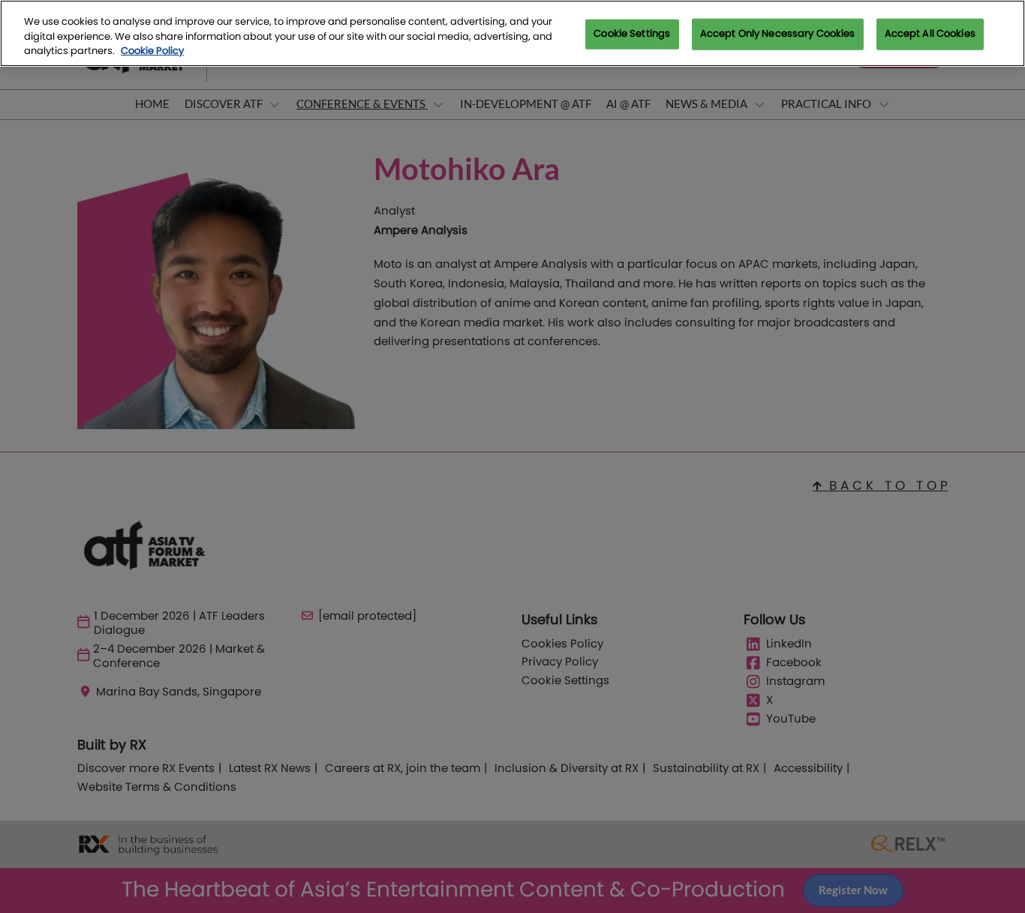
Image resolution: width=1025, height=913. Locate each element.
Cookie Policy (152, 51)
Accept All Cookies (930, 34)
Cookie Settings (632, 34)
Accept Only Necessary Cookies (777, 34)
